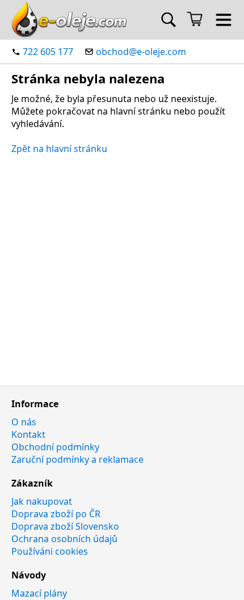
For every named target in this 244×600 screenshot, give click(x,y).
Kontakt (28, 434)
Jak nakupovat (41, 501)
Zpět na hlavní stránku (59, 148)
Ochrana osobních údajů (64, 539)
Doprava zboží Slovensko (65, 526)
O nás (23, 422)
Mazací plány (39, 593)
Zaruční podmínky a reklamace (77, 459)
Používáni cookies (49, 551)
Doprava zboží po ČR (55, 514)
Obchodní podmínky (55, 447)
